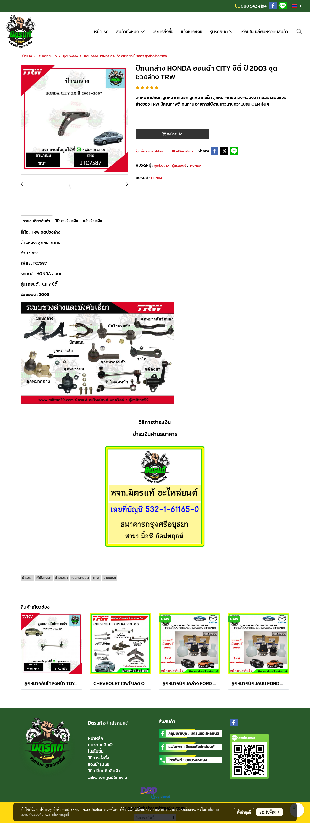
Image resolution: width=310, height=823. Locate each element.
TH (300, 6)
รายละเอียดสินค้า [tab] (36, 221)
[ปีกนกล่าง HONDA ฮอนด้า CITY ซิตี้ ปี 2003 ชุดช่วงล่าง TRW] (74, 119)
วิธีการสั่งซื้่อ (162, 31)
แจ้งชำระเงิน (191, 31)
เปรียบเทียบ (184, 151)
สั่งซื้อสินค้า (174, 134)
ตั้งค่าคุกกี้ (244, 812)
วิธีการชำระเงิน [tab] (66, 221)
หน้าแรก (101, 31)
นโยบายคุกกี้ (60, 814)
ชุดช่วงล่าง (161, 165)
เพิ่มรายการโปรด (151, 151)
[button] (299, 31)
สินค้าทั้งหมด (128, 31)
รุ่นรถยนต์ (219, 31)
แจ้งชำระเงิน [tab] (92, 221)
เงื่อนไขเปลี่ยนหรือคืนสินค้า (264, 31)
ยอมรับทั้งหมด (269, 812)
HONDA (195, 165)
